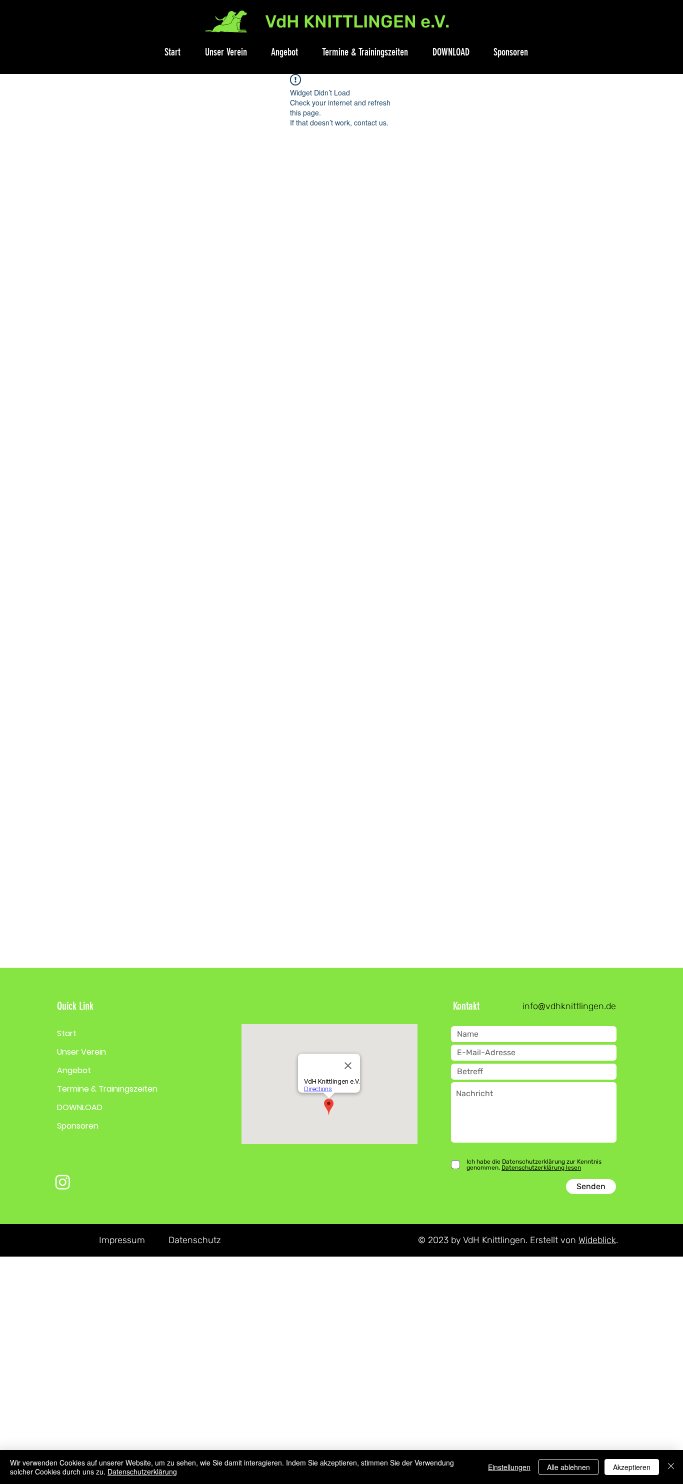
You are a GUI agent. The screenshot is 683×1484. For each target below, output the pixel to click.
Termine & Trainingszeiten (107, 1089)
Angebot (74, 1070)
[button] (221, 52)
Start (66, 1033)
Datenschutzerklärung (142, 1472)
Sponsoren (77, 1126)
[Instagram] (62, 1182)
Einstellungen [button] (509, 1467)
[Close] (671, 1467)
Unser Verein (81, 1052)
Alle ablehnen (568, 1467)
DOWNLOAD (79, 1107)
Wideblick (597, 1240)
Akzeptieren (631, 1467)
